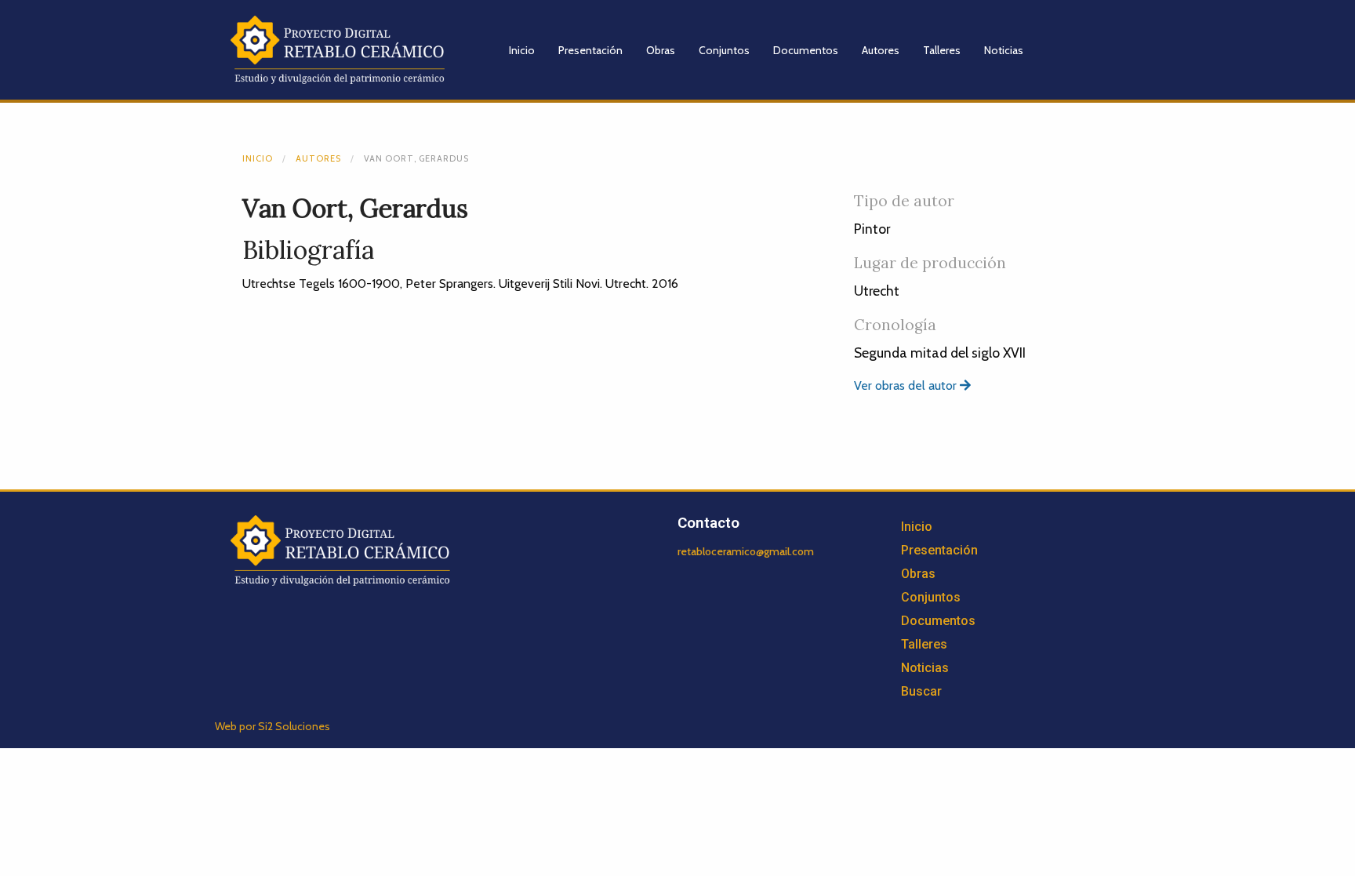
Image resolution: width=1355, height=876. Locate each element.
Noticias (1003, 50)
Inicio (522, 50)
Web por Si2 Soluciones (272, 726)
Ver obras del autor (907, 385)
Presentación (590, 50)
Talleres (942, 50)
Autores (880, 50)
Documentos (805, 50)
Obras (660, 50)
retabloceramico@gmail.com (746, 551)
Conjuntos (724, 50)
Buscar (921, 691)
